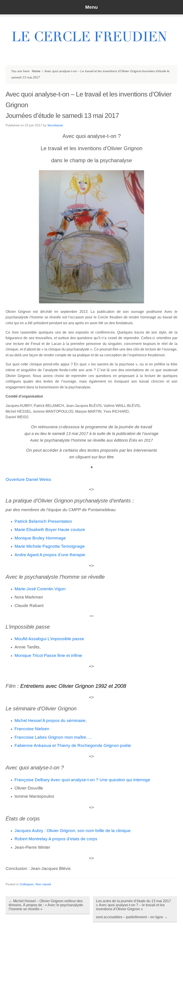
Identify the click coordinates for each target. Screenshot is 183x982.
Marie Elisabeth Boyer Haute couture (50, 529)
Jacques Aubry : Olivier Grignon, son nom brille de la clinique (73, 830)
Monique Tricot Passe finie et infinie (48, 655)
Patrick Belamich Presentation (43, 521)
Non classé (43, 884)
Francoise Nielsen (32, 728)
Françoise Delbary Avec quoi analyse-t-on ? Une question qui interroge (82, 779)
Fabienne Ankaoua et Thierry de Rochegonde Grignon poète (73, 745)
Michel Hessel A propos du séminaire (50, 720)
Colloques (27, 884)
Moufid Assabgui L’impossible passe (49, 638)
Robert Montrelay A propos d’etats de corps (56, 838)
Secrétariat (55, 125)
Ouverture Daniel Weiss (28, 479)
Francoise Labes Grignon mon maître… (52, 737)
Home (36, 71)
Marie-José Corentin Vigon (40, 588)
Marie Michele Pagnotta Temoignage (50, 546)
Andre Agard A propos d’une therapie (50, 554)
